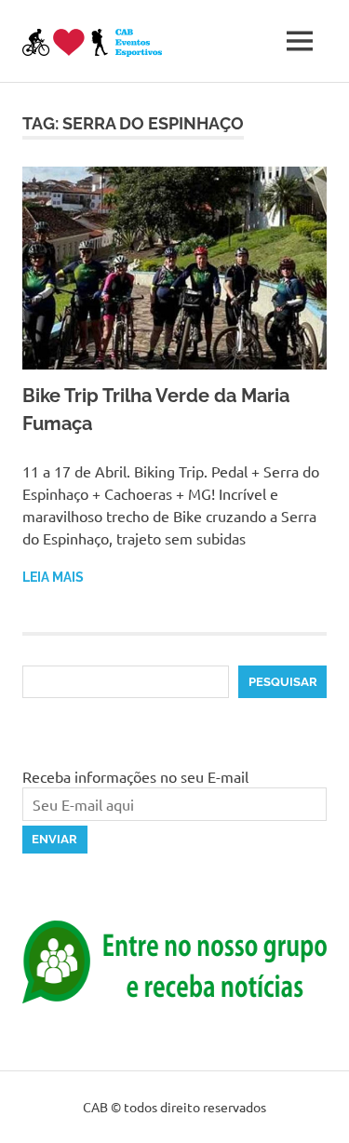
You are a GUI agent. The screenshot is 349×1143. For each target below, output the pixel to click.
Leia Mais (53, 577)
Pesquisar (282, 682)
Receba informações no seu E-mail (135, 776)
